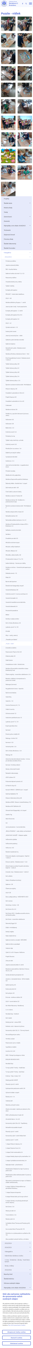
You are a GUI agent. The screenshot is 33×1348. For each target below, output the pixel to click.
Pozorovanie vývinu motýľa (13, 1043)
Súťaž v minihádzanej (11, 927)
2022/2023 (8, 257)
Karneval (8, 730)
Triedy (6, 212)
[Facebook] (23, 3)
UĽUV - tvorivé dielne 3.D (12, 1001)
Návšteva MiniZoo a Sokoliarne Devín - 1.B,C (17, 354)
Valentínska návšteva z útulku (14, 1256)
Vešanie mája (9, 948)
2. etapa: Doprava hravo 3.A (13, 1148)
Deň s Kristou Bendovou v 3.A (14, 750)
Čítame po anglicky (11, 888)
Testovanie (7, 230)
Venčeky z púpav (10, 1038)
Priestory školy (8, 239)
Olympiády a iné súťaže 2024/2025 (15, 225)
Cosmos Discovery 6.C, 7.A (13, 705)
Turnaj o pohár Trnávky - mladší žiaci (15, 1067)
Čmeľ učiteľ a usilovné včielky (13, 491)
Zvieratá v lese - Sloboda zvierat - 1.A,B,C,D (17, 872)
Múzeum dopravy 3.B (11, 389)
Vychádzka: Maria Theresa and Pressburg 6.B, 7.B (18, 1224)
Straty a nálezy (9, 1266)
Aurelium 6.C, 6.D (10, 1051)
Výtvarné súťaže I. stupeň (12, 1092)
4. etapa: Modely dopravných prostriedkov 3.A (18, 1156)
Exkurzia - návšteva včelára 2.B (14, 997)
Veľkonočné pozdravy (11, 843)
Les (6, 823)
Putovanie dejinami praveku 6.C (14, 781)
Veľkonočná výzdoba (11, 839)
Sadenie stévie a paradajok (13, 944)
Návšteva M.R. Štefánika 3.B (13, 806)
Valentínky (8, 697)
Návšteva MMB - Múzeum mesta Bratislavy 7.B (18, 802)
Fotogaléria (7, 252)
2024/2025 (8, 1247)
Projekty (6, 198)
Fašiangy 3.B (9, 755)
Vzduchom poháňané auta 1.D (14, 717)
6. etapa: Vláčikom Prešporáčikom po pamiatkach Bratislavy (15, 1187)
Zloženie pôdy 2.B (10, 656)
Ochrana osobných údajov (12, 1283)
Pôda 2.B (8, 577)
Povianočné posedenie (12, 610)
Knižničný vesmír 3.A (11, 432)
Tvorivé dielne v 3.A (11, 1215)
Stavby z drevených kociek (13, 769)
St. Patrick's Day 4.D (11, 785)
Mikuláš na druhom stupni (13, 542)
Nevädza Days (9, 1063)
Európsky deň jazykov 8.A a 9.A (14, 315)
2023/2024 (8, 1243)
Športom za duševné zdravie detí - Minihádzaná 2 (18, 506)
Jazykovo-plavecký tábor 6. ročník (15, 965)
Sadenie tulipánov (10, 344)
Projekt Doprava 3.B (11, 397)
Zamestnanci (8, 216)
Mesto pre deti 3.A (11, 1211)
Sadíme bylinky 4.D (11, 985)
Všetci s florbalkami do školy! (13, 880)
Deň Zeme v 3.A (10, 1206)
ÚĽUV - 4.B (8, 298)
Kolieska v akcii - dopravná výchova (15, 1026)
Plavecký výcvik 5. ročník (12, 1084)
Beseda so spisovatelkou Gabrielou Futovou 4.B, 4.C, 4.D (17, 969)
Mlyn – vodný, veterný (12, 635)
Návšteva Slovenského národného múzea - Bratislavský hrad (17, 669)
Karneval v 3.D (9, 742)
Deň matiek (9, 1018)
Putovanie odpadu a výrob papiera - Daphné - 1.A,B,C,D (18, 857)
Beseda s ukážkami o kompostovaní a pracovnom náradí (16, 679)
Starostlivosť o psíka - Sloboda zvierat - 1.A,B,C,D (16, 349)
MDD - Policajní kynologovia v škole (15, 1055)
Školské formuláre (9, 248)
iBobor (7, 614)
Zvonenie (7, 221)
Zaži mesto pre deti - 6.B (12, 487)
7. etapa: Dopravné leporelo (13, 1192)
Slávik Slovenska (10, 818)
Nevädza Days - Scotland (12, 1014)
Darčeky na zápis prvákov (12, 619)
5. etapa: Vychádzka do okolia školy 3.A (16, 1160)
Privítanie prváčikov (11, 261)
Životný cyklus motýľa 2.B (12, 734)
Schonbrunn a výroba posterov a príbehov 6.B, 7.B (18, 1234)
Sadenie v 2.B (9, 884)
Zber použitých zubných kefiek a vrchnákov (17, 1239)
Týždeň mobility (10, 286)
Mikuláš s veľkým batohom (13, 546)
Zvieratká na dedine (11, 648)
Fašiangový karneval (11, 684)
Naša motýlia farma (11, 936)
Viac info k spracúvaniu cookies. (17, 1325)
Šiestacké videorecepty (12, 773)
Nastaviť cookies (16, 1338)
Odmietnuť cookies (16, 1343)
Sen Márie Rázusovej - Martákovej (15, 1005)
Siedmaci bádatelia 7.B (12, 794)
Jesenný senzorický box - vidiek (14, 335)
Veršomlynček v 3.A (11, 746)
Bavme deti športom (11, 581)
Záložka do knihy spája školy (13, 475)
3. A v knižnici (9, 1009)
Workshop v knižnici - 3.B (12, 905)
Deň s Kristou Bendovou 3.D (13, 623)
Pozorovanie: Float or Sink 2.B (13, 652)
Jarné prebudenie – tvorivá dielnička (15, 827)
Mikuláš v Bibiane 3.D (11, 551)
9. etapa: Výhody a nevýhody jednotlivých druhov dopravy (17, 1201)
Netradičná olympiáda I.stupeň (14, 1127)
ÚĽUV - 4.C (8, 323)
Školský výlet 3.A (10, 1219)
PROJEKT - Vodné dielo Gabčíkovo (15, 294)
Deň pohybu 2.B (10, 993)
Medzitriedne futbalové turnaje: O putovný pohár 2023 (17, 1169)
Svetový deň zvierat (11, 331)
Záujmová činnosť (9, 234)
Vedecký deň (9, 1101)
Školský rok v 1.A (10, 1096)
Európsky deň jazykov (11, 290)
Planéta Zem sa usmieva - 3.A (13, 448)
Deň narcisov (9, 901)
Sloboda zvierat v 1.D (11, 573)
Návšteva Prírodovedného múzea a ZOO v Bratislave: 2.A (17, 525)
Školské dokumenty (10, 243)
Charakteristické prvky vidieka (14, 282)
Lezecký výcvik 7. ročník (12, 1140)
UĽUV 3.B (8, 892)
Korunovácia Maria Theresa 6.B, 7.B (15, 1229)
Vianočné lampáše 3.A (12, 598)
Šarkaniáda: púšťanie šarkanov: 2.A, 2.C (16, 520)
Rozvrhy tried (8, 1274)
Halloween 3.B (10, 423)
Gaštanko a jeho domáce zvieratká (15, 340)
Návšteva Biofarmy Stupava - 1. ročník (16, 302)
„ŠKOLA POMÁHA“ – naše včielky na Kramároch (18, 831)
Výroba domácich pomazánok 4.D (14, 975)
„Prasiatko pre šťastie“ (11, 639)
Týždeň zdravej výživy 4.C (12, 368)
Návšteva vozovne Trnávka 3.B (14, 496)
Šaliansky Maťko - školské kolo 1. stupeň (16, 483)
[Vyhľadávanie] (26, 4)
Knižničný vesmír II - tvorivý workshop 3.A (17, 594)
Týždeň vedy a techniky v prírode (14, 440)
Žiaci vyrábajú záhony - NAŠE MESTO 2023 (17, 897)
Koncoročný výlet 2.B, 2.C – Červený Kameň (17, 1030)
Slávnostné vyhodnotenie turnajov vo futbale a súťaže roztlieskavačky (18, 1181)
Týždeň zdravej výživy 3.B (12, 364)
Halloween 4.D (10, 419)
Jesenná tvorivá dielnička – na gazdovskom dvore (17, 466)
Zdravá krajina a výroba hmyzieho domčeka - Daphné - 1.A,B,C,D (17, 867)
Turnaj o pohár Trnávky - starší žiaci (15, 1072)
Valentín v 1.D (9, 701)
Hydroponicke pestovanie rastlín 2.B (15, 1088)
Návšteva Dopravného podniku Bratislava (17, 479)
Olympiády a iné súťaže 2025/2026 (15, 1287)
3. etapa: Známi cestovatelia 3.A (14, 1152)
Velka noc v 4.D (10, 847)
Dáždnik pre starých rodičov (13, 452)
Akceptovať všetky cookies (16, 1332)
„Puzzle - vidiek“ (10, 643)
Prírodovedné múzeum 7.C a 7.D (14, 559)
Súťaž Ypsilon (9, 660)
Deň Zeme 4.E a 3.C (11, 909)
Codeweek (9, 405)
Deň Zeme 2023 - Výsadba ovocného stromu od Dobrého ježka (18, 914)
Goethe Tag (9, 814)
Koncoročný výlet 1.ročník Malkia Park (16, 1135)
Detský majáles (10, 931)
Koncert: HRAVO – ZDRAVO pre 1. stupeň (17, 790)
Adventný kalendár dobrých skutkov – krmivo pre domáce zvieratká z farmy (18, 760)
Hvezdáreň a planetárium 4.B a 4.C (15, 393)
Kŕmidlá (8, 631)
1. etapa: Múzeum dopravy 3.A (14, 1144)
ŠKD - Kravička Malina (11, 269)
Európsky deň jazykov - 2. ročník (14, 311)
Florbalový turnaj (10, 436)
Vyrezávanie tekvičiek (11, 457)
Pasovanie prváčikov (11, 277)
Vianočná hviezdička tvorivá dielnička (15, 602)
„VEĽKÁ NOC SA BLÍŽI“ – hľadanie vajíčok (16, 835)
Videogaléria (9, 1251)
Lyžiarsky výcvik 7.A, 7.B (12, 627)
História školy (8, 207)
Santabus (8, 534)
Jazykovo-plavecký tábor (12, 265)
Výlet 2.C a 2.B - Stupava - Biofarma (15, 952)
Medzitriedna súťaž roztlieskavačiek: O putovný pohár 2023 (18, 1175)
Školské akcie (8, 203)
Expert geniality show (11, 726)
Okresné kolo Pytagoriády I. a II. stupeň (16, 810)
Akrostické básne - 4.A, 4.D (13, 1119)
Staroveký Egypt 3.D (11, 923)
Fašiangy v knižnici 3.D (11, 738)
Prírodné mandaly (10, 471)
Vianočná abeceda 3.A (11, 606)
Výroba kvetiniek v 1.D (12, 327)
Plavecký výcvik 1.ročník (12, 1131)
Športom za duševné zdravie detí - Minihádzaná (18, 384)
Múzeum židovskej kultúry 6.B (14, 798)
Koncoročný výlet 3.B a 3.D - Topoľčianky (16, 1123)
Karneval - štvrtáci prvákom (13, 765)
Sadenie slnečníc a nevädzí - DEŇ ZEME (16, 940)
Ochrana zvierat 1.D (11, 713)
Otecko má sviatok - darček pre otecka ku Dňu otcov (18, 1110)
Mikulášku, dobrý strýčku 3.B (13, 555)
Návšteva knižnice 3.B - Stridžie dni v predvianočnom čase (15, 501)
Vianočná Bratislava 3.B (12, 590)
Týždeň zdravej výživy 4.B (12, 372)
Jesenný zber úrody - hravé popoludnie (16, 306)
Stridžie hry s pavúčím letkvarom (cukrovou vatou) (17, 414)
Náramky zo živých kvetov (12, 1105)
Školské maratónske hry (12, 852)
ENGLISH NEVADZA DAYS (12, 1059)
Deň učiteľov (9, 876)
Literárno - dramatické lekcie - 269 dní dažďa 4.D (17, 980)
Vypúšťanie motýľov (11, 1047)
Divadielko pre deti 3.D (12, 538)
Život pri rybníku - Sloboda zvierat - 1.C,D (16, 862)
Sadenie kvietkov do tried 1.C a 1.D (15, 273)
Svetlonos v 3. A (10, 461)
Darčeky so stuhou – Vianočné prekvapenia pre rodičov (18, 568)
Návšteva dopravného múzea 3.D (14, 512)
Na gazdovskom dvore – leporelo (14, 688)
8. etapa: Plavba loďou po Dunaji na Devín (17, 1196)
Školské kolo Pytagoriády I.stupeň (15, 585)
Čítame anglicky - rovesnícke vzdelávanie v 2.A (18, 674)
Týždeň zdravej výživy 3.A (12, 376)
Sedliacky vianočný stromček (13, 530)
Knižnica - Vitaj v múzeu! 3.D (13, 1076)
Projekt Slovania (10, 956)
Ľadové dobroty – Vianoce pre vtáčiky (16, 563)
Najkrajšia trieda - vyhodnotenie (14, 1164)
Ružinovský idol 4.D (11, 989)
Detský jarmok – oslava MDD (13, 1022)
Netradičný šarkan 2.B (11, 516)
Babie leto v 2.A (10, 428)
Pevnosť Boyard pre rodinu (13, 1034)
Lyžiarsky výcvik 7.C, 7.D (12, 721)
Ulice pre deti (9, 960)
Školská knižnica (9, 1278)
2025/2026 (8, 1270)
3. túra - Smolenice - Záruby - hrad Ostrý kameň (17, 1260)
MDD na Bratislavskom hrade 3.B (14, 1115)
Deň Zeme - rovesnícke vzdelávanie (15, 919)
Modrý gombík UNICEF (12, 1080)
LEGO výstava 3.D (10, 777)
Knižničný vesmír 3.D (11, 444)
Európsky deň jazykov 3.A (12, 319)
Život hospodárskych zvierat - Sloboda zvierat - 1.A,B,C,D (18, 359)
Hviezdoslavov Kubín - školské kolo (15, 664)
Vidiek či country (10, 709)
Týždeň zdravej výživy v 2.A (13, 380)
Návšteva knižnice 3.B (11, 409)
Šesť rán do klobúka (11, 693)
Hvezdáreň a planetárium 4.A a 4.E (15, 401)
